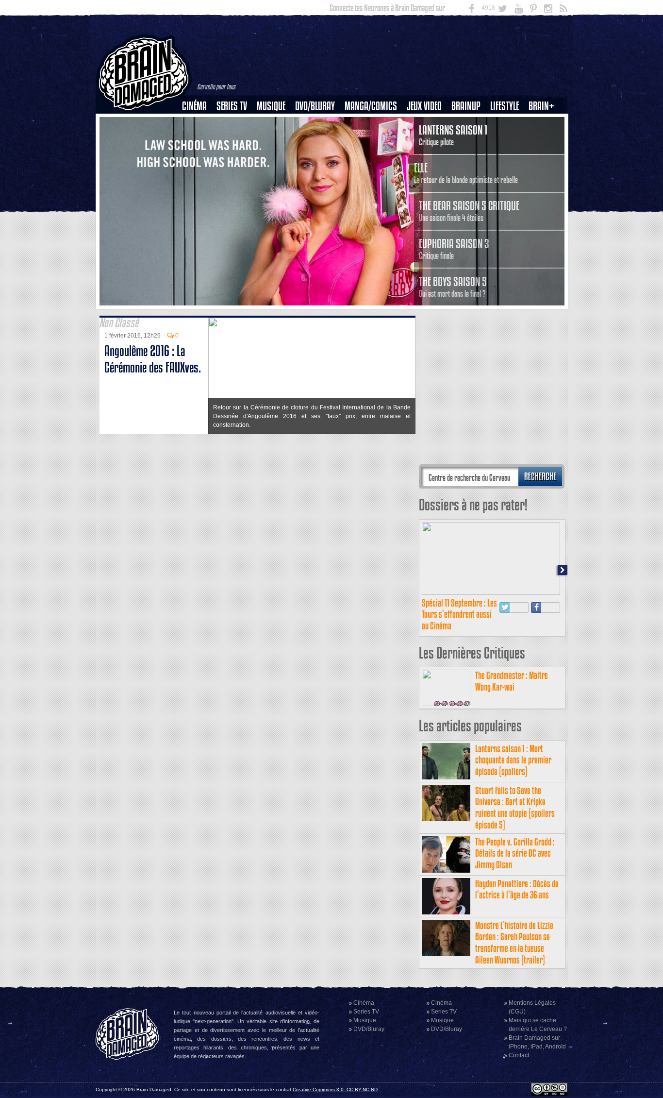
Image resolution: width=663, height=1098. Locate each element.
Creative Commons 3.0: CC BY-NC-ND (335, 1089)
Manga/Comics (371, 106)
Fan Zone (544, 123)
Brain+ (541, 106)
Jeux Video (424, 106)
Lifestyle (504, 106)
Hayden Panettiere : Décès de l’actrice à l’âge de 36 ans (517, 889)
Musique (271, 106)
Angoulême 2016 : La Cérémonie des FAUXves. (152, 359)
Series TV (231, 106)
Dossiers (198, 139)
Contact (519, 1055)
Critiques (199, 123)
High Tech (507, 156)
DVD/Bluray (315, 106)
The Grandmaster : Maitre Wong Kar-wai (511, 681)
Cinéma (194, 106)
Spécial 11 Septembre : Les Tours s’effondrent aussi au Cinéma (459, 614)
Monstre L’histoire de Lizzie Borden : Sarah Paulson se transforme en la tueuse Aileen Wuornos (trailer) (514, 942)
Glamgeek (507, 139)
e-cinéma (198, 156)
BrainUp (466, 106)
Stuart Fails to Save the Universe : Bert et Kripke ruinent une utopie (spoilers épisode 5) (515, 807)
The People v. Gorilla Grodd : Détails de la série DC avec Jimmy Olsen (515, 853)
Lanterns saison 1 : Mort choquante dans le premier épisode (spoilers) (513, 760)
